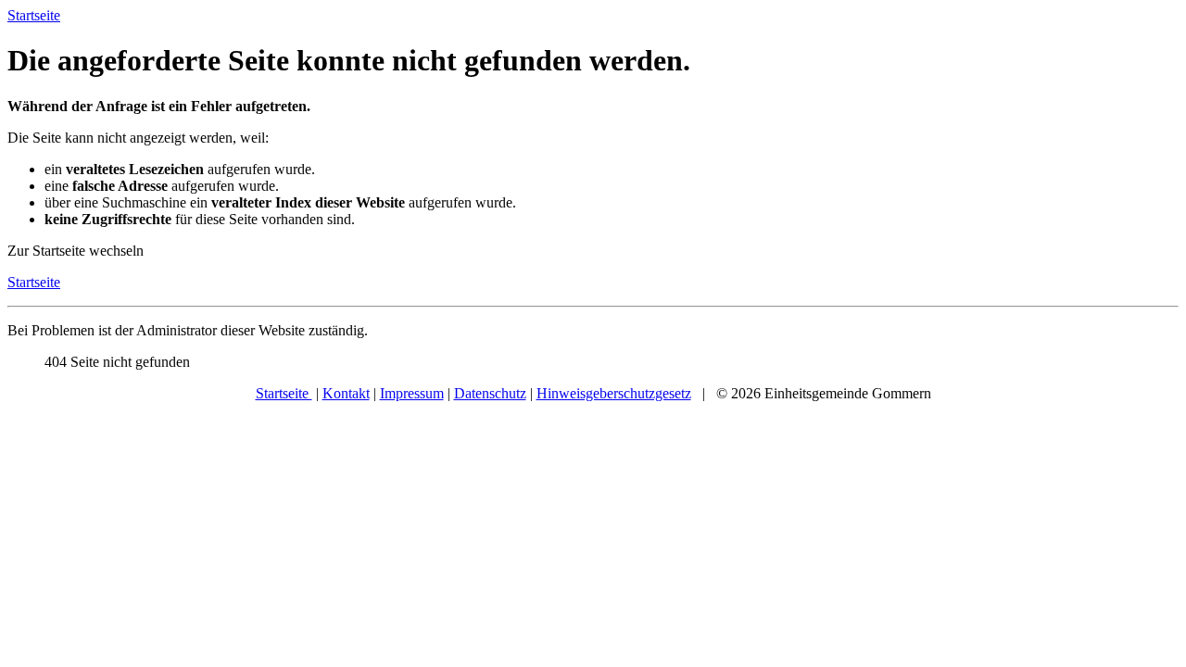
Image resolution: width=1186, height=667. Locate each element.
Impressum (412, 393)
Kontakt (346, 393)
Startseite (33, 282)
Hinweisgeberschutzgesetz (613, 393)
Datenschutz (490, 393)
